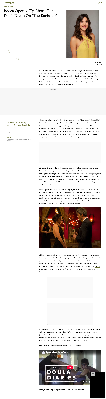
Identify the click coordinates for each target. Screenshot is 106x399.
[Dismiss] (103, 373)
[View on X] (70, 152)
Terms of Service (26, 139)
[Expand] (92, 373)
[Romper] (10, 3)
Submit (9, 137)
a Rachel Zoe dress (89, 128)
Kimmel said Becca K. (58, 338)
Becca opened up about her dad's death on (74, 79)
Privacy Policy (9, 140)
